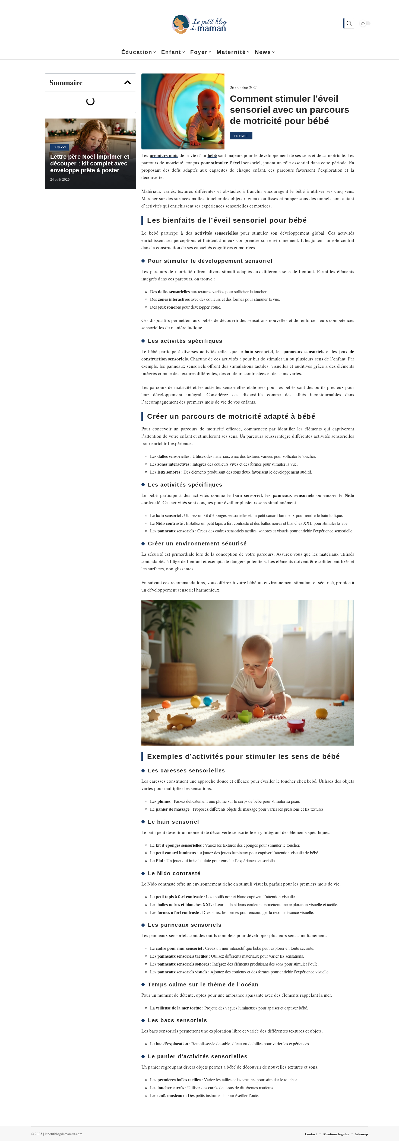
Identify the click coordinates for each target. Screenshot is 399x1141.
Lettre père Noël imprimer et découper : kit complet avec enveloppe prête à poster (89, 163)
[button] (127, 82)
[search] (348, 23)
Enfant (60, 147)
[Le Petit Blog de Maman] (199, 23)
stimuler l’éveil (226, 162)
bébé (212, 155)
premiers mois (164, 155)
